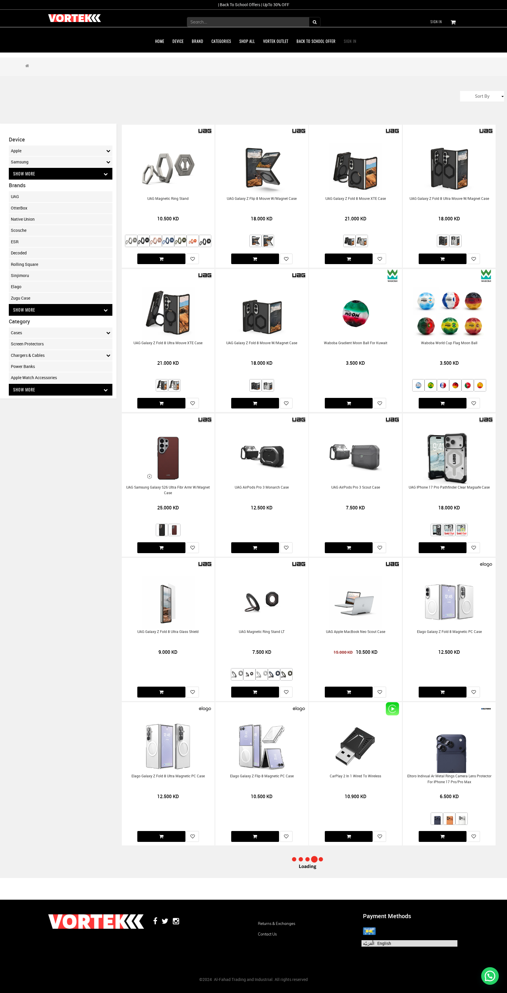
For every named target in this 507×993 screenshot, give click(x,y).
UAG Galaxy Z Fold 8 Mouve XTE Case (355, 198)
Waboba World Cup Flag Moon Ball (449, 342)
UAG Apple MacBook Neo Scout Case (355, 631)
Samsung (19, 162)
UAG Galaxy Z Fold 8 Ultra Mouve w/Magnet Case (449, 198)
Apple (16, 150)
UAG (15, 196)
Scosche (18, 230)
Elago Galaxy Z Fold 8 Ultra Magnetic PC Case (168, 776)
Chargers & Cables (28, 355)
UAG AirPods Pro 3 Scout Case (355, 487)
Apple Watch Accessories (34, 377)
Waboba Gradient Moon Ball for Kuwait (355, 342)
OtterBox (19, 208)
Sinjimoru (20, 275)
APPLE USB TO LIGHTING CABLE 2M (262, 911)
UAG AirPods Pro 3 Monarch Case (262, 487)
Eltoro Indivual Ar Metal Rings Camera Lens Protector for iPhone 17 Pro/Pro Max (449, 779)
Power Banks (23, 366)
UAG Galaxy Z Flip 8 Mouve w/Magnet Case (262, 198)
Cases (16, 332)
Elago (16, 286)
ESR (14, 241)
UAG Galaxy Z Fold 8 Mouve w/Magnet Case (261, 342)
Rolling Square (24, 264)
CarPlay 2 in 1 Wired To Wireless (355, 776)
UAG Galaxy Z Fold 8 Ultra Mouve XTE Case (167, 342)
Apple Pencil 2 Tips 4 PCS (449, 911)
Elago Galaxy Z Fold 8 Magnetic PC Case (449, 631)
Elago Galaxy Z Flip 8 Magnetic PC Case (262, 776)
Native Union (23, 219)
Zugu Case (20, 298)
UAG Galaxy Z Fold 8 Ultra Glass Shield (168, 631)
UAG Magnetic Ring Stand (168, 198)
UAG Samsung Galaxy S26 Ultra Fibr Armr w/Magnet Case (168, 490)
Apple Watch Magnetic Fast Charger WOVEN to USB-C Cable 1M (168, 914)
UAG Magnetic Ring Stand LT (262, 631)
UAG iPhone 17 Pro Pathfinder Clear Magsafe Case (449, 487)
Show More (24, 173)
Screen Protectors (27, 344)
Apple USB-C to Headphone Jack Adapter (355, 911)
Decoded (19, 253)
